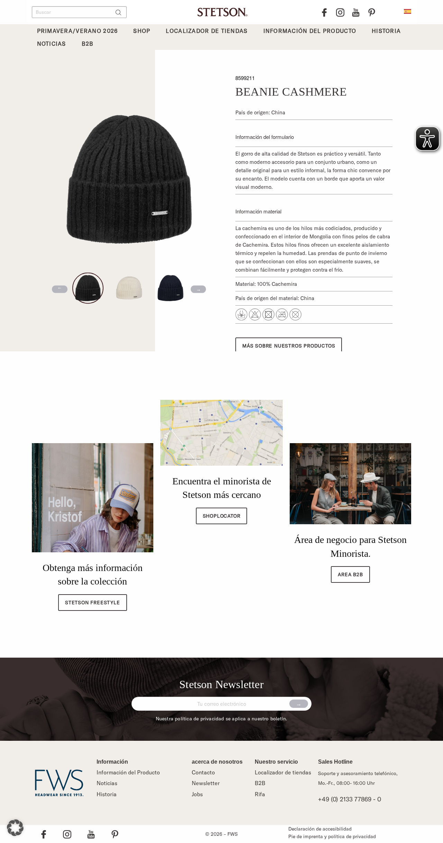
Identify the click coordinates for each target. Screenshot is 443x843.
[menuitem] (407, 11)
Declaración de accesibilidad (320, 828)
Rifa (260, 794)
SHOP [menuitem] (141, 30)
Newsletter (206, 783)
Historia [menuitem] (386, 30)
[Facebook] (324, 12)
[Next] (198, 289)
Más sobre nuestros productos (288, 346)
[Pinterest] (372, 12)
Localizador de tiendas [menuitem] (206, 30)
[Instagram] (340, 12)
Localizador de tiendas (283, 772)
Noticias (107, 783)
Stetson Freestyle (92, 602)
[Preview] (59, 289)
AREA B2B (350, 574)
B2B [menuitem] (88, 43)
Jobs (197, 794)
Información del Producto (128, 772)
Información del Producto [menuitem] (309, 30)
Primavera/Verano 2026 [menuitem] (77, 30)
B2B (260, 783)
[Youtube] (356, 12)
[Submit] (298, 704)
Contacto (203, 772)
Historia (107, 794)
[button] (15, 828)
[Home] (221, 11)
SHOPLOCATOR (222, 516)
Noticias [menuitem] (51, 43)
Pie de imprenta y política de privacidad (332, 836)
